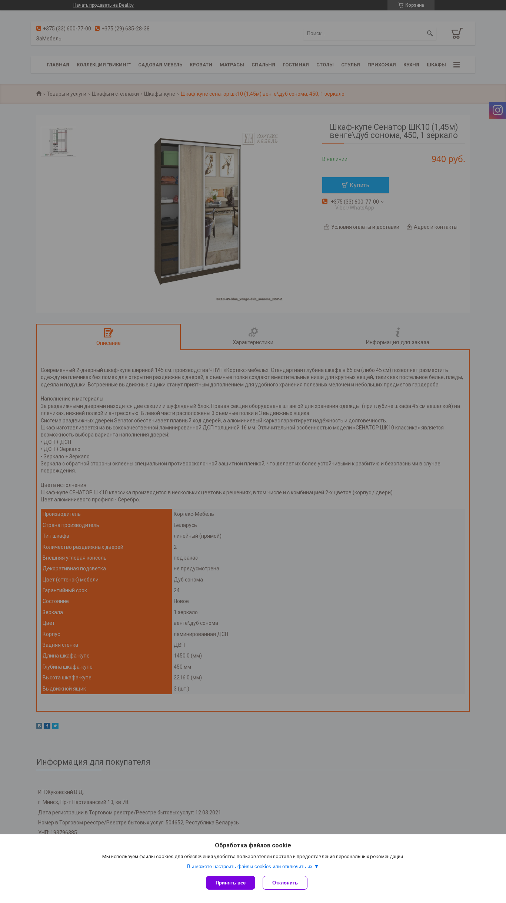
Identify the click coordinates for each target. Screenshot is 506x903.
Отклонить (285, 883)
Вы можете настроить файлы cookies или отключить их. (250, 866)
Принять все (231, 883)
